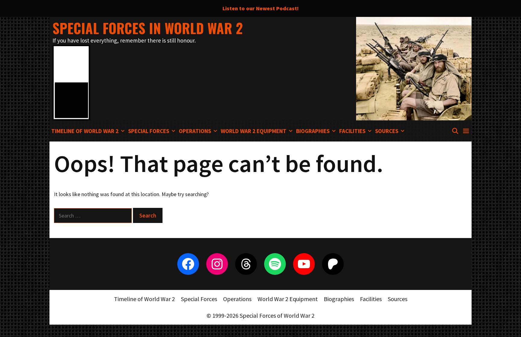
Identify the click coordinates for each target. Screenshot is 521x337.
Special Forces (148, 131)
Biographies (313, 131)
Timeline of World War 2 (84, 131)
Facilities (352, 131)
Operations (195, 131)
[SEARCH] (455, 130)
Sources (386, 131)
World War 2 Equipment (253, 131)
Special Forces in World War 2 (147, 28)
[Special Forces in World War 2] (71, 81)
